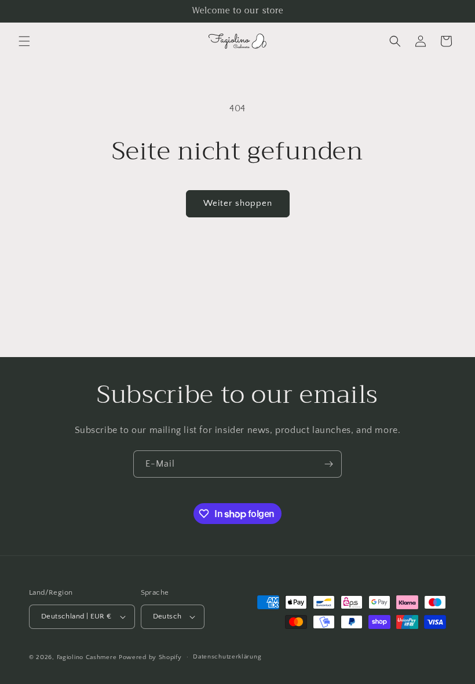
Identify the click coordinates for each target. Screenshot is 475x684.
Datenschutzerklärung (227, 656)
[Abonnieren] (328, 464)
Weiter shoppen (237, 203)
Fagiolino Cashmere (87, 657)
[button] (24, 41)
